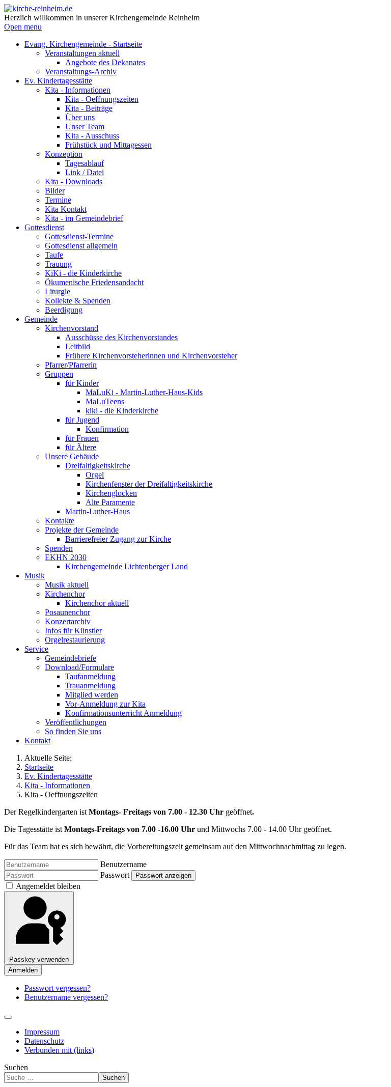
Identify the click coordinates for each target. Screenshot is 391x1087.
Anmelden (23, 970)
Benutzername (123, 864)
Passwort (114, 875)
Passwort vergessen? (57, 988)
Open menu (23, 26)
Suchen (16, 1067)
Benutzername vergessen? (66, 997)
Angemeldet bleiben (48, 886)
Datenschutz (44, 1041)
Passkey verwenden (39, 959)
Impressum (42, 1031)
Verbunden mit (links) (59, 1050)
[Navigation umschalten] (8, 1017)
